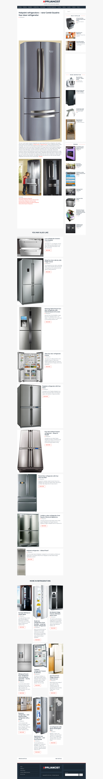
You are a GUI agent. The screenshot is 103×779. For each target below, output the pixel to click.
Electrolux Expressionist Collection (79, 164)
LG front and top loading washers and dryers (80, 19)
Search (81, 774)
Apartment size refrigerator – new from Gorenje (39, 738)
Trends (75, 144)
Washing (25, 7)
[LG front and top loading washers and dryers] (70, 28)
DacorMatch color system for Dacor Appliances (80, 147)
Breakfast (30, 7)
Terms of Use (22, 774)
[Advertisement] (40, 29)
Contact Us (22, 768)
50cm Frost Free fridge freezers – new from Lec (55, 677)
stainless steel (36, 144)
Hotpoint (40, 156)
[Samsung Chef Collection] (70, 194)
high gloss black (43, 144)
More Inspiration (75, 74)
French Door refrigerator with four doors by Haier (29, 199)
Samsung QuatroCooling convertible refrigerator (29, 202)
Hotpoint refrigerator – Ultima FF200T (38, 550)
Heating (64, 7)
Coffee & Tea (36, 7)
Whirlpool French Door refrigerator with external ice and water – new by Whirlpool (24, 677)
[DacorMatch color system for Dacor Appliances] (70, 160)
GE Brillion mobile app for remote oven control (80, 173)
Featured (78, 21)
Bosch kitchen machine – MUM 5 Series (80, 78)
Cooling (59, 7)
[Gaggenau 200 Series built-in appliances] (70, 232)
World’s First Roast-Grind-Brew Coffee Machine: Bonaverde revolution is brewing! (80, 212)
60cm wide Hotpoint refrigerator (25, 198)
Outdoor (74, 7)
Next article (59, 758)
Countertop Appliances (51, 7)
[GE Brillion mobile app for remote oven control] (70, 185)
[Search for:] (75, 12)
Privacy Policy (22, 770)
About (21, 766)
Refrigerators (22, 17)
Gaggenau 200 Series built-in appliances (79, 225)
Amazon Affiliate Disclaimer (25, 772)
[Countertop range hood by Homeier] (70, 116)
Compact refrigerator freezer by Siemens (40, 671)
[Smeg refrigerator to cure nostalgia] (70, 105)
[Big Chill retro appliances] (70, 37)
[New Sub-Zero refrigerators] (70, 139)
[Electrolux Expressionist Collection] (70, 168)
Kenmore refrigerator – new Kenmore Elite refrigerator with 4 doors (23, 716)
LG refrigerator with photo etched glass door (56, 728)
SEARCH (66, 772)
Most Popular (75, 15)
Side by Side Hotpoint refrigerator (26, 203)
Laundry (68, 7)
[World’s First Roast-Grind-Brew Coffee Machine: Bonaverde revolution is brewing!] (70, 220)
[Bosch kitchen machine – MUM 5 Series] (70, 86)
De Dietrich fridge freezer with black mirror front (55, 614)
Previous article (23, 758)
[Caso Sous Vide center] (70, 206)
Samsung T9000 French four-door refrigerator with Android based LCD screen (53, 310)
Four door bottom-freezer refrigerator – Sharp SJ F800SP (52, 433)
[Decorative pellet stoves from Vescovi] (70, 49)
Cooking (19, 7)
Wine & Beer (42, 7)
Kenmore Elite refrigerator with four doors (27, 201)
